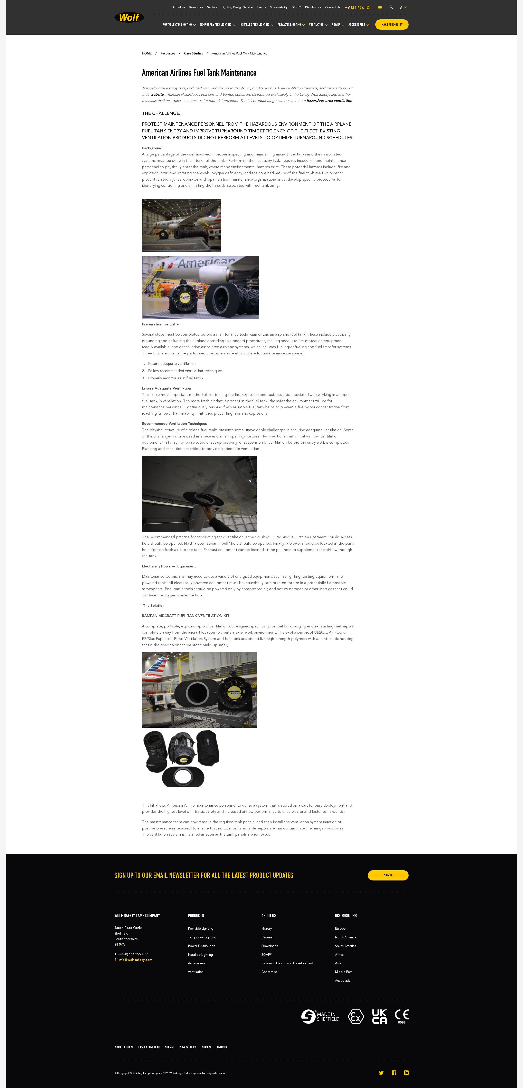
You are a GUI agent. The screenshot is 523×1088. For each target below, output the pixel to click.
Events (261, 7)
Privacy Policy (187, 1047)
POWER (336, 24)
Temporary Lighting (202, 937)
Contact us (269, 972)
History (267, 928)
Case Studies (193, 53)
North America (345, 937)
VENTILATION (316, 24)
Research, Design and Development (287, 963)
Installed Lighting (200, 955)
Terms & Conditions (149, 1047)
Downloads (270, 946)
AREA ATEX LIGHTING (289, 24)
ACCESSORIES (357, 24)
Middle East (344, 972)
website (157, 94)
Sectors (212, 7)
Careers (267, 937)
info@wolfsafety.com (135, 960)
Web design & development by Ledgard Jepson (197, 1073)
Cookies (206, 1047)
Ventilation (195, 972)
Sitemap (169, 1047)
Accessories (196, 963)
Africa (339, 955)
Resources (196, 7)
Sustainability (278, 7)
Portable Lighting (200, 928)
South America (345, 946)
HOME (147, 53)
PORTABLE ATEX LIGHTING (177, 24)
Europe (340, 928)
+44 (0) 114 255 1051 (133, 954)
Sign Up (388, 875)
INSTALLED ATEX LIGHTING (254, 24)
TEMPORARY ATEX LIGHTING (215, 24)
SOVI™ (296, 7)
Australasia (343, 981)
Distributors (313, 7)
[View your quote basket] (380, 7)
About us (179, 7)
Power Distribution (201, 946)
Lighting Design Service (237, 7)
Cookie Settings (123, 1047)
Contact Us (332, 7)
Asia (338, 963)
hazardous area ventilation (329, 100)
